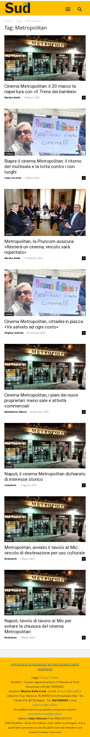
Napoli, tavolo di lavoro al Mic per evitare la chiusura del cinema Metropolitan (37, 626)
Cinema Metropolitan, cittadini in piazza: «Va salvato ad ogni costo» (44, 324)
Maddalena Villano (15, 411)
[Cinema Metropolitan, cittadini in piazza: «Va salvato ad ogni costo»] (45, 292)
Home (8, 21)
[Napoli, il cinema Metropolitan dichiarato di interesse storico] (45, 446)
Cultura (9, 153)
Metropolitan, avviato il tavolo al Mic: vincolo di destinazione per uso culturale (44, 550)
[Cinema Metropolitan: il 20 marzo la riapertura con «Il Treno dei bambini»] (45, 58)
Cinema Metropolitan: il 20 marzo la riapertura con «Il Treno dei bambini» (40, 89)
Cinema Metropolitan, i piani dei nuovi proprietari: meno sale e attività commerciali (41, 400)
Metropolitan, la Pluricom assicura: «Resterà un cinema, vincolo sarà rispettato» (39, 247)
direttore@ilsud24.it (69, 691)
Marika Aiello (12, 97)
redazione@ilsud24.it (45, 705)
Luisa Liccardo (12, 177)
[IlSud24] (37, 7)
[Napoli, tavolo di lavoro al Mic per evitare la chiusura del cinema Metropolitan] (45, 593)
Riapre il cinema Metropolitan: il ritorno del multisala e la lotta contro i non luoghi (42, 166)
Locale (9, 78)
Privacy (43, 677)
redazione (10, 485)
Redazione (10, 558)
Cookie (54, 677)
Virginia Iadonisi (13, 332)
